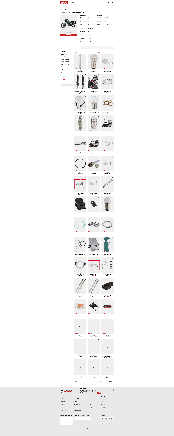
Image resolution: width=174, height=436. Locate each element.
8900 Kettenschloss (80, 376)
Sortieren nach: (104, 52)
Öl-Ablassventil (94, 173)
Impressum (103, 398)
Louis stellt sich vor (91, 398)
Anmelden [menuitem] (112, 5)
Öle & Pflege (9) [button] (63, 56)
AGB (102, 400)
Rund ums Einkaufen (91, 404)
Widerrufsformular (104, 404)
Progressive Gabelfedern (107, 193)
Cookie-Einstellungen (104, 408)
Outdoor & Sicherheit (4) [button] (65, 61)
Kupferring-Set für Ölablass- (107, 112)
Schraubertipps (76, 403)
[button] (98, 2)
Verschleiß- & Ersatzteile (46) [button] (65, 54)
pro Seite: (83, 52)
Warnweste (80, 356)
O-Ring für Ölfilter (80, 173)
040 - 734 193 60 (68, 392)
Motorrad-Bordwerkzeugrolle (94, 336)
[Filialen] (102, 2)
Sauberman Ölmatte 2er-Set (94, 356)
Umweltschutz (103, 407)
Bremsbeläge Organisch (80, 193)
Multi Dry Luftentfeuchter (107, 254)
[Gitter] (98, 52)
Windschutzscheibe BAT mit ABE (80, 112)
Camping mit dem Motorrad (78, 410)
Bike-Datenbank (63, 403)
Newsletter (62, 404)
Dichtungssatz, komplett (107, 274)
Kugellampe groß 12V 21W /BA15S (94, 112)
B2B (61, 400)
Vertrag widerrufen (63, 410)
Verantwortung (90, 407)
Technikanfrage (62, 401)
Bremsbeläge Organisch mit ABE (93, 193)
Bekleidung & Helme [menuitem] (63, 5)
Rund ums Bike (76, 407)
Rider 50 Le (107, 336)
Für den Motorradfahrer (78, 408)
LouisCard (62, 407)
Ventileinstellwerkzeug (80, 71)
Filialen (89, 400)
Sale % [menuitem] (76, 5)
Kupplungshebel (80, 152)
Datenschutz (103, 401)
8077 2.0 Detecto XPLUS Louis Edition (107, 356)
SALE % (64, 79)
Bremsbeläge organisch (107, 173)
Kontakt (61, 398)
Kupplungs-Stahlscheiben (107, 91)
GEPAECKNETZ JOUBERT (93, 91)
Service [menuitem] (87, 5)
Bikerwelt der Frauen (77, 398)
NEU (63, 77)
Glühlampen (107, 213)
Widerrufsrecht (103, 403)
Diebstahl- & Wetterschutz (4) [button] (66, 59)
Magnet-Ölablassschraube (107, 71)
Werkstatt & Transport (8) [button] (65, 64)
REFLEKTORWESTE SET (93, 376)
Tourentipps (76, 400)
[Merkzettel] (109, 2)
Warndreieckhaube (107, 376)
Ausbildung (89, 401)
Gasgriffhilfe (94, 213)
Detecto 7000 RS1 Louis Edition (107, 295)
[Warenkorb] (113, 2)
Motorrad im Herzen (77, 404)
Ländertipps (76, 401)
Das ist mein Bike (68, 34)
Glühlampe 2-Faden (94, 71)
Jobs (88, 403)
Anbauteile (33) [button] (63, 66)
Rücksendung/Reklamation (64, 408)
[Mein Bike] (106, 2)
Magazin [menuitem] (83, 5)
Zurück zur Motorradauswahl (66, 9)
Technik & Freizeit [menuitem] (70, 5)
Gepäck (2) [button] (63, 57)
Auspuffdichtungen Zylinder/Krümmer (80, 254)
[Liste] (100, 52)
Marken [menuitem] (79, 5)
